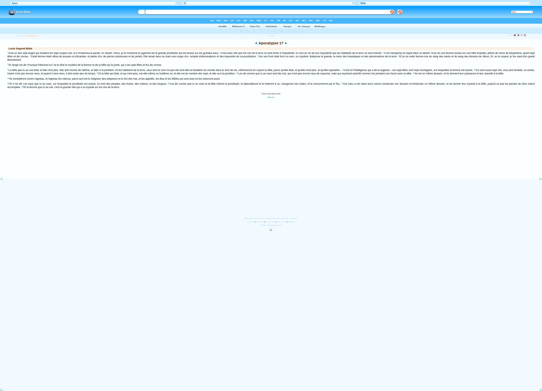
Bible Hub (271, 97)
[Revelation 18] (538, 185)
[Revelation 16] (3, 185)
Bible (18, 36)
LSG (23, 36)
